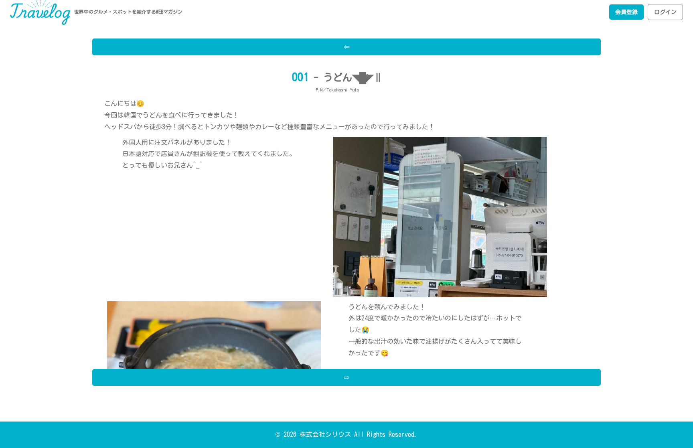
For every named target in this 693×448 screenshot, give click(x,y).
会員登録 (626, 12)
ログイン (665, 12)
